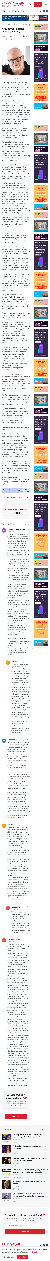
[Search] (30, 4)
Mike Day (25, 36)
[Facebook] (44, 11)
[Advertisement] (41, 116)
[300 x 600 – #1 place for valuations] (41, 67)
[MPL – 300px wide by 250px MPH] (41, 38)
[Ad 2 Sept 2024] (41, 92)
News (9, 25)
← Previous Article (9, 497)
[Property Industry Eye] (13, 4)
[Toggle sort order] (26, 524)
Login (38, 4)
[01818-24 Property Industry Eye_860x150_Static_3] (16, 490)
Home (4, 25)
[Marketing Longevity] (41, 27)
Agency (15, 25)
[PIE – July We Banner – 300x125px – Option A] (41, 48)
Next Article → (24, 497)
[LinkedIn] (47, 11)
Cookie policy (33, 1252)
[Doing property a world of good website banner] (41, 106)
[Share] (29, 524)
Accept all (22, 1257)
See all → (45, 1130)
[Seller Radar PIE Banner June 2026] (25, 18)
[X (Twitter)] (41, 11)
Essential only (9, 1257)
